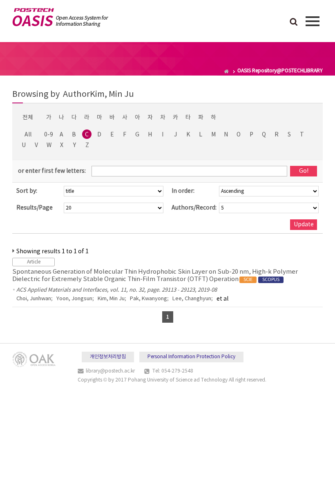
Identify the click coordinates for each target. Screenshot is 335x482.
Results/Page (34, 208)
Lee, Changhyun (191, 299)
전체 (27, 117)
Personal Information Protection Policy (191, 356)
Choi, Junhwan (33, 299)
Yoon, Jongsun (74, 299)
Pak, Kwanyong (148, 299)
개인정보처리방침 (108, 356)
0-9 (48, 135)
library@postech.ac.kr (110, 371)
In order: (183, 191)
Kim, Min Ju (111, 299)
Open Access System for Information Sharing (60, 17)
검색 (294, 22)
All (28, 135)
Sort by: (26, 191)
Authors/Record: (194, 208)
